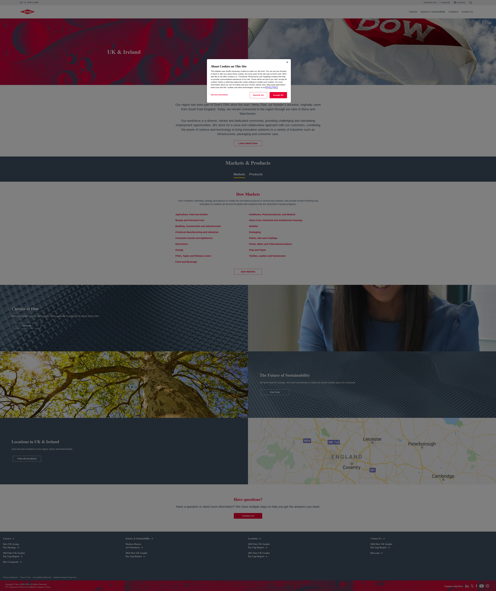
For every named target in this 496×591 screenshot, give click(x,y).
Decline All (258, 95)
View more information (219, 94)
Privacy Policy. (272, 87)
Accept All (278, 95)
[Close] (287, 62)
